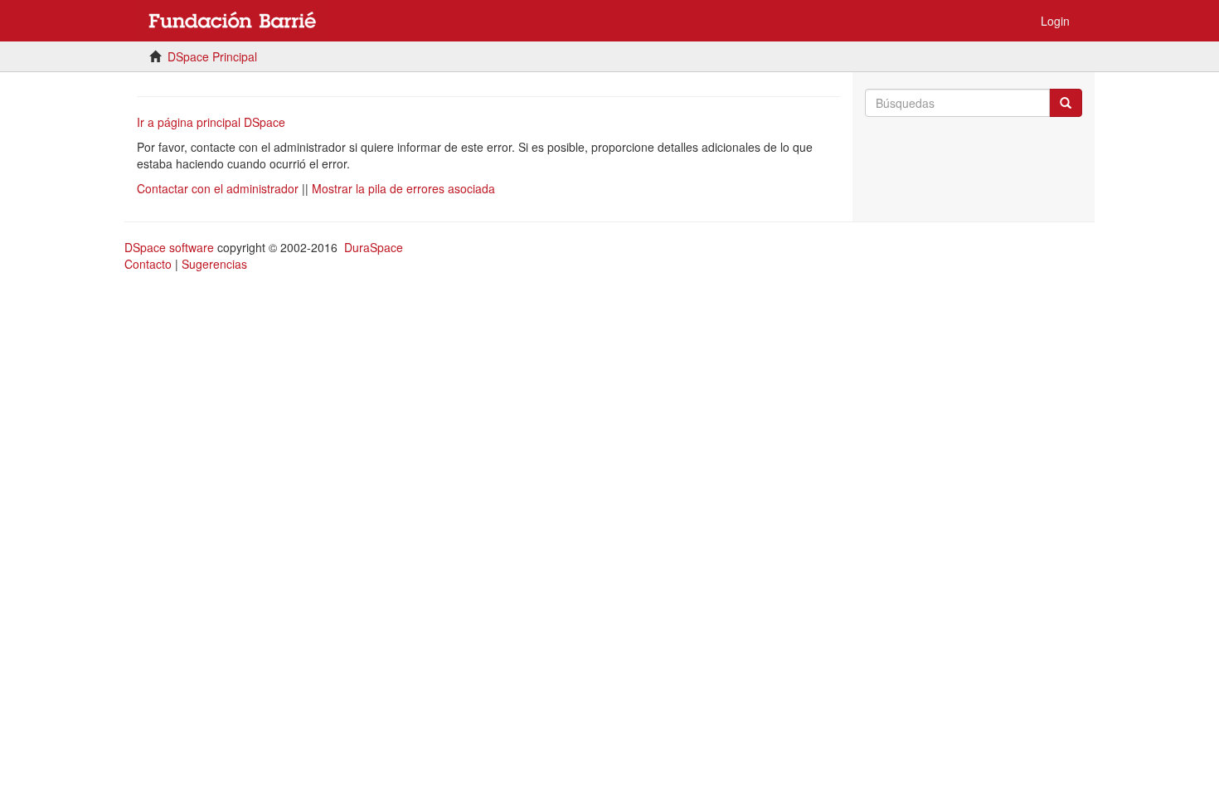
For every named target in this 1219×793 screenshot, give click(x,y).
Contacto (148, 263)
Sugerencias (214, 263)
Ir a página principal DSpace (211, 122)
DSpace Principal (212, 56)
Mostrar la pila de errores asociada (403, 188)
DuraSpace (373, 247)
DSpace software (169, 247)
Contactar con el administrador (218, 188)
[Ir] (1065, 103)
